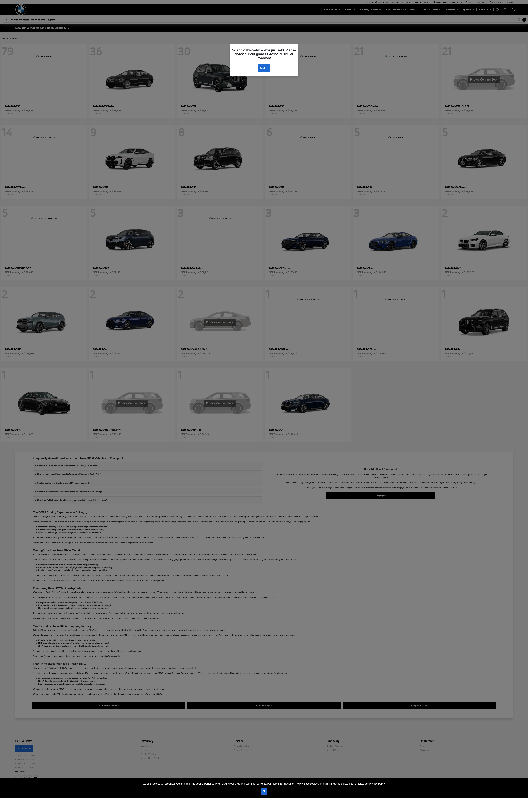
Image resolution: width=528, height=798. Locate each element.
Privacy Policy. (377, 783)
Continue (264, 68)
